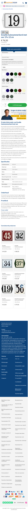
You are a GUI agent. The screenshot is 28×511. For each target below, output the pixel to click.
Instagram (3, 378)
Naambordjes (18, 403)
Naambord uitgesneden (6, 483)
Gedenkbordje (18, 476)
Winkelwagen (4, 362)
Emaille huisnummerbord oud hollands (20, 299)
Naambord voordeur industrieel (6, 429)
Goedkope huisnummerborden (19, 460)
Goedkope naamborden (6, 449)
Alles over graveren (19, 473)
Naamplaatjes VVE (5, 421)
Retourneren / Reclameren (18, 389)
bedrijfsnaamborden (9, 343)
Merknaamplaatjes (5, 414)
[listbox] (14, 78)
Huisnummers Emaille (8, 9)
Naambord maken (5, 456)
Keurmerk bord (18, 414)
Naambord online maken (5, 465)
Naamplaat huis (18, 444)
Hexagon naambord (6, 433)
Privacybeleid (18, 378)
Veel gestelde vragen (20, 366)
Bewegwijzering (18, 400)
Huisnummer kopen (6, 424)
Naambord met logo (6, 417)
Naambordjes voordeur (20, 421)
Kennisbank (4, 366)
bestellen (15, 348)
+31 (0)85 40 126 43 (6, 330)
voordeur (6, 341)
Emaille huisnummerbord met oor (20, 274)
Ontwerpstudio (18, 369)
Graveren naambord (6, 469)
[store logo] (10, 2)
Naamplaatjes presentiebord (18, 480)
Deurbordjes (18, 484)
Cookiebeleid (18, 381)
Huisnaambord (4, 473)
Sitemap (3, 369)
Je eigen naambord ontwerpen (5, 460)
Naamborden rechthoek (20, 440)
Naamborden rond (19, 437)
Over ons (17, 358)
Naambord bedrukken (6, 480)
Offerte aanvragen (19, 373)
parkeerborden (17, 343)
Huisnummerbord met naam (20, 429)
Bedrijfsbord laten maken (5, 400)
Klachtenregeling (19, 393)
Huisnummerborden (6, 453)
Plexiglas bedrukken (19, 433)
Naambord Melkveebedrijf (18, 449)
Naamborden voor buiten (5, 445)
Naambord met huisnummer (5, 437)
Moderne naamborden (6, 487)
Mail (24, 112)
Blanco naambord (5, 476)
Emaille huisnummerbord (6, 246)
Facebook (3, 374)
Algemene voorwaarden (20, 385)
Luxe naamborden (19, 456)
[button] (7, 32)
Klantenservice (18, 362)
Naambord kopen (19, 407)
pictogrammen (4, 345)
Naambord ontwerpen (20, 469)
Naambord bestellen (6, 441)
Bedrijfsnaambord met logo (6, 410)
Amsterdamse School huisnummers (20, 465)
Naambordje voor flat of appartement (7, 405)
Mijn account (4, 358)
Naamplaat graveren (20, 410)
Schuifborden (18, 418)
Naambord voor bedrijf (20, 425)
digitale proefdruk (11, 206)
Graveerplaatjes (18, 453)
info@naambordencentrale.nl (8, 332)
